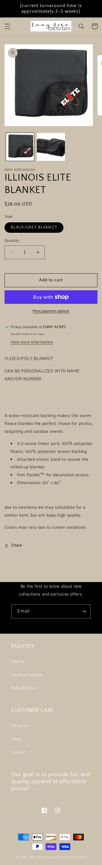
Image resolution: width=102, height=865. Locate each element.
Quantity (12, 240)
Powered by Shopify (72, 857)
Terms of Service (26, 675)
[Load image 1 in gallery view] (20, 147)
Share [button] (16, 545)
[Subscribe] (83, 611)
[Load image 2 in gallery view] (51, 147)
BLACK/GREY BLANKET (34, 227)
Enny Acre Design (42, 857)
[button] (7, 26)
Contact (18, 752)
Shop (16, 739)
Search (17, 661)
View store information (31, 342)
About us (19, 726)
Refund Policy (24, 688)
